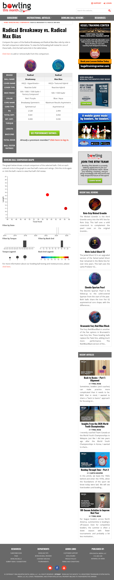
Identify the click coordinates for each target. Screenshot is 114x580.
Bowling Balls (16, 559)
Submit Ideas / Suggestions (16, 562)
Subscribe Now (16, 553)
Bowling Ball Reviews (43, 556)
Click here (6, 54)
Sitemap (58, 574)
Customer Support (71, 553)
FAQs (16, 556)
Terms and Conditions (70, 562)
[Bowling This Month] (16, 11)
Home (6, 22)
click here (6, 266)
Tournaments (43, 562)
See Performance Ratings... (44, 133)
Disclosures (70, 556)
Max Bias (58, 79)
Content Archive (43, 559)
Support (97, 3)
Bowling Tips (43, 553)
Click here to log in (59, 140)
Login (109, 3)
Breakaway (30, 79)
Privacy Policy (70, 559)
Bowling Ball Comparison (19, 22)
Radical (30, 75)
